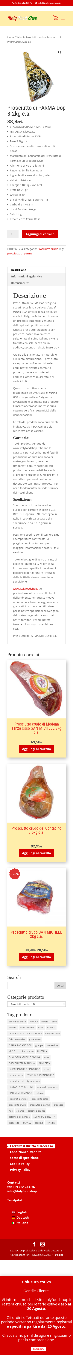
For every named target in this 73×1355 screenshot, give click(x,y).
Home (10, 37)
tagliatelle (14, 1122)
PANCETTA (44, 1063)
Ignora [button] (38, 1349)
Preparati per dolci (18, 1098)
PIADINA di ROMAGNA (20, 1093)
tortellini (51, 1122)
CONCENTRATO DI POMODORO (25, 1033)
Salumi (20, 37)
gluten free (35, 1039)
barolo (44, 1021)
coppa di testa (52, 1033)
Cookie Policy (20, 1164)
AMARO (34, 1021)
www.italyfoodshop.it (26, 588)
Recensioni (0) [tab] (20, 283)
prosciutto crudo (17, 1104)
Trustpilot (14, 1200)
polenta (40, 1093)
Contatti (13, 1182)
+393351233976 (24, 1187)
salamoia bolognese (19, 1116)
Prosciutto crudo (35, 37)
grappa (39, 1045)
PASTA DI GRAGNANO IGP (40, 1075)
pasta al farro (16, 1075)
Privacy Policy (20, 1170)
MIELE (12, 1051)
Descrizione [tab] (18, 270)
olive (46, 1057)
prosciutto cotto (40, 1098)
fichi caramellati (17, 1039)
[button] (59, 52)
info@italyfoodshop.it (23, 1191)
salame (20, 1110)
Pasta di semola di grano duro (24, 1081)
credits (58, 1254)
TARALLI (27, 1122)
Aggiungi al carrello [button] (36, 749)
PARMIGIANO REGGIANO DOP (24, 1069)
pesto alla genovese (47, 1087)
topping (39, 1122)
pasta (46, 1069)
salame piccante (36, 1110)
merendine (52, 1045)
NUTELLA (42, 1051)
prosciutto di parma (19, 253)
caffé (40, 1027)
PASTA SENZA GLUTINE (21, 1087)
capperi (51, 1027)
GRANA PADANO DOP (20, 1045)
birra (54, 1021)
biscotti (12, 1027)
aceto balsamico (17, 1021)
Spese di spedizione (24, 1158)
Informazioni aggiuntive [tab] (26, 276)
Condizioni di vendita (26, 1152)
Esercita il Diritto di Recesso (31, 1146)
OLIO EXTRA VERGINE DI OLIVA (24, 1057)
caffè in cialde (27, 1027)
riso (11, 1110)
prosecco (58, 1104)
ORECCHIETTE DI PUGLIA (22, 1063)
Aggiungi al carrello (40, 234)
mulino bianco (26, 1051)
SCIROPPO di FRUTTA (44, 1116)
